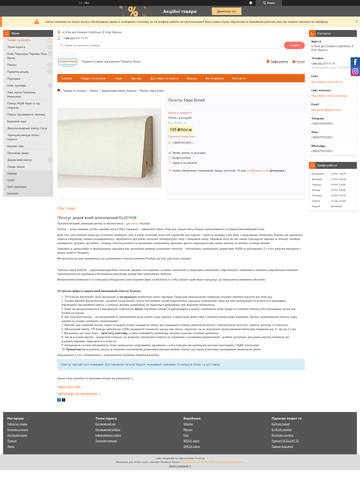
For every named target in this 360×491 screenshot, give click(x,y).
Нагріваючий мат (105, 424)
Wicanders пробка (282, 435)
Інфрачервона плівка (108, 435)
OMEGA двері (192, 446)
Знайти (294, 45)
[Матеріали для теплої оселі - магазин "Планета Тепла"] (67, 62)
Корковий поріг (17, 121)
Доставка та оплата (164, 78)
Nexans (188, 429)
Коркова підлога (17, 429)
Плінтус (11, 65)
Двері (10, 446)
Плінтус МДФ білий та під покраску (23, 105)
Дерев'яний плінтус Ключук (118, 91)
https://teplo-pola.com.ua (326, 82)
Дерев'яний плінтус (19, 160)
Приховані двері (18, 153)
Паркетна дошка (18, 72)
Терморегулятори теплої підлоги (23, 137)
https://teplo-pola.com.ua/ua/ (329, 96)
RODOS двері (191, 441)
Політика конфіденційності (228, 461)
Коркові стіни (15, 146)
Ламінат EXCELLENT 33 (285, 441)
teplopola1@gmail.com (326, 110)
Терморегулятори (106, 441)
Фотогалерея (214, 78)
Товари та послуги (18, 40)
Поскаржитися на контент (196, 461)
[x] (63, 400)
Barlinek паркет (281, 424)
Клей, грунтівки (16, 85)
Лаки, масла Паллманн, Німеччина (21, 94)
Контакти (12, 193)
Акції (119, 78)
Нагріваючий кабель (107, 429)
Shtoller (188, 424)
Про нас (136, 78)
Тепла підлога (16, 47)
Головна (66, 78)
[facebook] (59, 400)
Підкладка (13, 78)
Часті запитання (17, 187)
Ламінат (12, 441)
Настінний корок (17, 435)
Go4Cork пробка (282, 429)
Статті (10, 180)
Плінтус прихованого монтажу (26, 114)
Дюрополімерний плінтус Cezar (27, 128)
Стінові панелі (16, 167)
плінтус (135, 223)
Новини (12, 173)
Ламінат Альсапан (282, 446)
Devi (186, 435)
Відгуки (192, 78)
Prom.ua (200, 458)
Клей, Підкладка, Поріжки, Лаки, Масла (27, 56)
